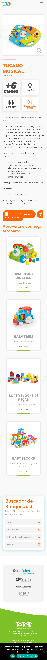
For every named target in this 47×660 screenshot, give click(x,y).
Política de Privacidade (27, 656)
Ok (13, 656)
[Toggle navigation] (41, 3)
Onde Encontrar (11, 217)
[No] (43, 651)
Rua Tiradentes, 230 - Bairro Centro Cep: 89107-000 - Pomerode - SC (23, 632)
